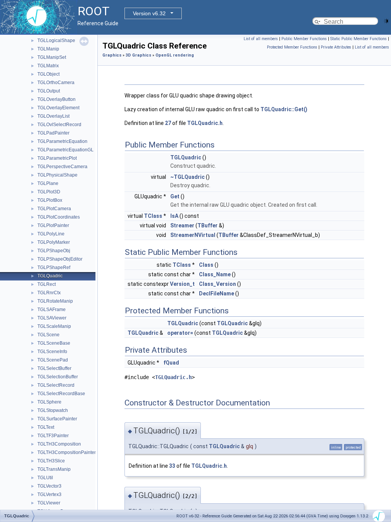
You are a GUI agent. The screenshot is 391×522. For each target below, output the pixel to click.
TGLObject (48, 74)
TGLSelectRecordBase (61, 393)
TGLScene (48, 334)
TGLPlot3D (48, 192)
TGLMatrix (48, 65)
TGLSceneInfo (52, 351)
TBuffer (207, 225)
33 (172, 466)
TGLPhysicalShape (57, 175)
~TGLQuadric (187, 177)
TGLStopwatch (52, 410)
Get (174, 196)
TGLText (45, 427)
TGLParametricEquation (62, 141)
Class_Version (217, 284)
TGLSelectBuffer (54, 368)
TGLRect (46, 284)
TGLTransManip (54, 469)
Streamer (182, 225)
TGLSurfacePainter (57, 418)
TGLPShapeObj (53, 250)
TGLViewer (48, 503)
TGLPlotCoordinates (58, 217)
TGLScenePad (52, 360)
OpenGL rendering (174, 55)
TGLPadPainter (53, 133)
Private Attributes (336, 47)
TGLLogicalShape (56, 40)
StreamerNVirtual (192, 235)
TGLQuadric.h (205, 123)
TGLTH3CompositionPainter (66, 452)
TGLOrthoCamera (55, 82)
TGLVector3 (49, 486)
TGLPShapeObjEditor (59, 259)
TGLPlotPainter (53, 225)
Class (206, 265)
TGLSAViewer (51, 318)
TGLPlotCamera (54, 208)
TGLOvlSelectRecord (59, 124)
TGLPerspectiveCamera (62, 166)
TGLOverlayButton (56, 99)
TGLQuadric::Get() (283, 109)
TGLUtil (45, 477)
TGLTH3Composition (59, 444)
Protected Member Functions (292, 47)
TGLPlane (47, 183)
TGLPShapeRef (53, 267)
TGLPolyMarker (53, 242)
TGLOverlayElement (58, 107)
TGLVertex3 (49, 494)
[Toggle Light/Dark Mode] (386, 20)
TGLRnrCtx (49, 292)
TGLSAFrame (51, 309)
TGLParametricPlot (57, 158)
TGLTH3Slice (51, 461)
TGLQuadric (50, 276)
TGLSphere (49, 402)
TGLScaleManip (54, 326)
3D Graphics (138, 55)
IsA (174, 216)
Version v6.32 (149, 13)
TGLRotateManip (55, 301)
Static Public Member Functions (358, 38)
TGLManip (48, 49)
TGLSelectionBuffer (57, 376)
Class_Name (215, 274)
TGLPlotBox (49, 200)
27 (168, 123)
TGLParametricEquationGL (65, 149)
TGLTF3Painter (53, 435)
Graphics (111, 55)
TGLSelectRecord (55, 385)
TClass (153, 216)
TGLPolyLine (51, 234)
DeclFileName (216, 293)
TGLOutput (48, 91)
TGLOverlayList (53, 116)
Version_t (182, 284)
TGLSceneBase (53, 343)
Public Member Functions (304, 38)
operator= (180, 333)
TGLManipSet (51, 57)
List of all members (261, 38)
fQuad (171, 363)
